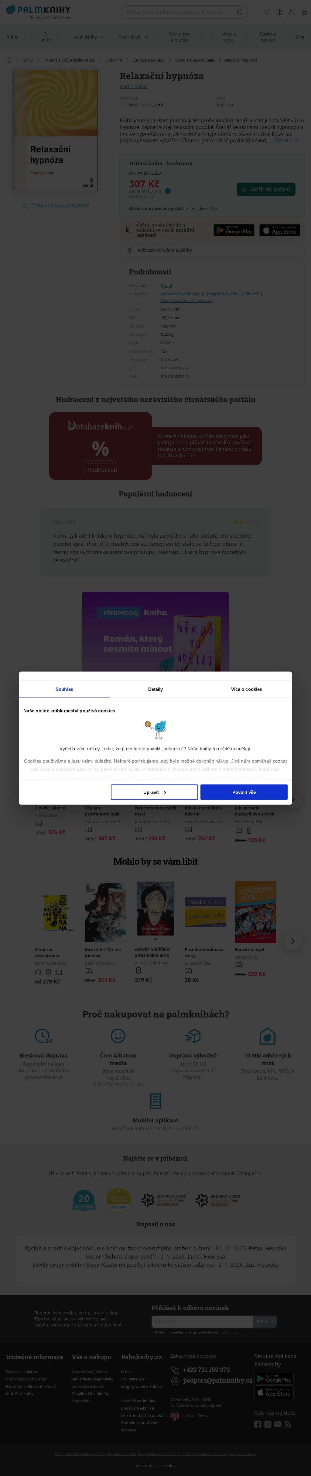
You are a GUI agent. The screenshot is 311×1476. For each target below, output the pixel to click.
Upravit (151, 792)
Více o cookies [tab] (246, 688)
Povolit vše (244, 792)
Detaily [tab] (155, 688)
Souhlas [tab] (64, 688)
